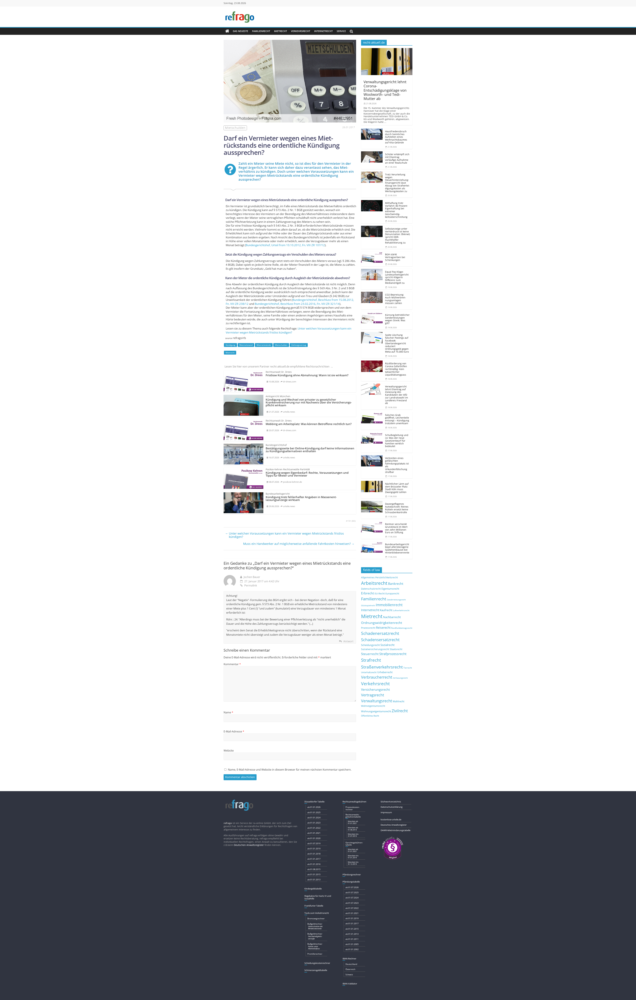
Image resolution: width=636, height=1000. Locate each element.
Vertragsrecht (372, 695)
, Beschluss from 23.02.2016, (297, 304)
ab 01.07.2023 (352, 903)
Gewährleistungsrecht (396, 600)
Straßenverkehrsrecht (382, 667)
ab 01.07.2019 (313, 843)
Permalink (250, 585)
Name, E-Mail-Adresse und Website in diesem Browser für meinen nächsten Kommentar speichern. (289, 769)
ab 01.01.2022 (313, 827)
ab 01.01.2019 (313, 848)
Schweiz (349, 974)
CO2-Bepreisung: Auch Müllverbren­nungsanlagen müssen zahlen (395, 298)
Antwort (348, 641)
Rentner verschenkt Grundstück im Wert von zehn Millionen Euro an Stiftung (396, 528)
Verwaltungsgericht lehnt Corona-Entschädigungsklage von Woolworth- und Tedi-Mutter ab (385, 90)
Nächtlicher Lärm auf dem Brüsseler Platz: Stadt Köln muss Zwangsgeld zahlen (397, 488)
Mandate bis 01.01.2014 (353, 856)
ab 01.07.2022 (352, 908)
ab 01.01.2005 (352, 944)
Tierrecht (407, 667)
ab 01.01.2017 (313, 858)
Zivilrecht (400, 710)
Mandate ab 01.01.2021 (353, 822)
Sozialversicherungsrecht (375, 649)
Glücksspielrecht (368, 605)
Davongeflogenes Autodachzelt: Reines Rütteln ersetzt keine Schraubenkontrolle (396, 508)
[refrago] (227, 31)
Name (228, 712)
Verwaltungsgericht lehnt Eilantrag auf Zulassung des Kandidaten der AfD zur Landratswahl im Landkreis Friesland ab (396, 395)
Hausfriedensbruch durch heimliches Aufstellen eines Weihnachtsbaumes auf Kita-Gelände (396, 137)
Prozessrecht (368, 627)
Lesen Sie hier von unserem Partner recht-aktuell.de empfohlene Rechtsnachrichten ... (279, 366)
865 (353, 521)
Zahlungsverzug (298, 345)
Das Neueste (240, 31)
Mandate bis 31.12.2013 (353, 863)
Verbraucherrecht (376, 677)
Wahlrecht (398, 701)
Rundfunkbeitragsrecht (401, 628)
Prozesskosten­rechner (352, 808)
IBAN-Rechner (349, 958)
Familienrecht (261, 31)
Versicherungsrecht (375, 689)
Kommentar (232, 664)
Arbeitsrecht (374, 583)
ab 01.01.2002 (352, 949)
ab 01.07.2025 (352, 892)
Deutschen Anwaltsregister (249, 845)
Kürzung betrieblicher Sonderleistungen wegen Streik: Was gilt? (397, 319)
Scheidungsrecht (370, 645)
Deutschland (351, 964)
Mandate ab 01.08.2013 (353, 828)
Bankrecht (395, 583)
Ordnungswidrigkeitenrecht (381, 623)
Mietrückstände (264, 345)
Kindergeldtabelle (313, 888)
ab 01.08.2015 (313, 869)
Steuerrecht (370, 654)
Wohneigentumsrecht (373, 705)
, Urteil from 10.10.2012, (285, 245)
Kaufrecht (386, 610)
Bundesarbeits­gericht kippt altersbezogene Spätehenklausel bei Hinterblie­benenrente (397, 548)
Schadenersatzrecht (380, 633)
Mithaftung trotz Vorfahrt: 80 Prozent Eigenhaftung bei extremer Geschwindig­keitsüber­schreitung (396, 209)
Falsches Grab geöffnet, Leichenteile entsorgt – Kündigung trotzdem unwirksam (397, 419)
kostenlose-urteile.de (391, 819)
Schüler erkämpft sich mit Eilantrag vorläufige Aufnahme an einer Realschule (397, 158)
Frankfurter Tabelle (313, 905)
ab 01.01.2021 (313, 833)
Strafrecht (371, 660)
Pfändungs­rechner (352, 874)
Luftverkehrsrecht (401, 610)
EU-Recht (380, 593)
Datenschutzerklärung (391, 806)
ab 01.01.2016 (313, 864)
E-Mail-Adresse (234, 731)
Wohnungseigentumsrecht (376, 711)
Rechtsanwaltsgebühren (354, 801)
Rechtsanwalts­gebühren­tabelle (353, 815)
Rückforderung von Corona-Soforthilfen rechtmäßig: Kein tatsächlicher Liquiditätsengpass (396, 369)
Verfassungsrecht (400, 678)
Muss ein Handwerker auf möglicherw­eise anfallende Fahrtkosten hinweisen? (298, 543)
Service (341, 31)
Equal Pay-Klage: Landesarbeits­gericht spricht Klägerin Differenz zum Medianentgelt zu (397, 277)
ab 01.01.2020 (313, 838)
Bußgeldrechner (315, 926)
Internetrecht (323, 31)
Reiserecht (383, 628)
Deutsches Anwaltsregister (394, 824)
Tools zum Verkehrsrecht (316, 912)
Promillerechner (314, 953)
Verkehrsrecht (300, 31)
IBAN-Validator (350, 983)
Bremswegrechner (316, 918)
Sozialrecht (387, 645)
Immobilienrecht (389, 604)
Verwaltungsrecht (376, 700)
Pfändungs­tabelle (351, 881)
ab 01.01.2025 (313, 812)
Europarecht (392, 593)
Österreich (350, 969)
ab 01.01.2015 (313, 874)
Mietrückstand (246, 345)
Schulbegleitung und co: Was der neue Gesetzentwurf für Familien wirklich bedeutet (396, 440)
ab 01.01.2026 (313, 807)
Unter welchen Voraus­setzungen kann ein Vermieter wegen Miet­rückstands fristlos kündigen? (288, 330)
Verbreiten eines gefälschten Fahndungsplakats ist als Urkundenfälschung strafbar (397, 465)
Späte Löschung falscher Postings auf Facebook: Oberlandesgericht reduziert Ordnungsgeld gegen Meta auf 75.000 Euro (397, 343)
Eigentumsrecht (390, 588)
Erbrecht (367, 593)
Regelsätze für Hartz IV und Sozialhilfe (317, 897)
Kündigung (230, 345)
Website (229, 750)
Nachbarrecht (392, 617)
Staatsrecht (396, 649)
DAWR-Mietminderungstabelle (395, 830)
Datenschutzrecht (371, 588)
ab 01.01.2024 (313, 817)
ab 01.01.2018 (313, 853)
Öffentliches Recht (370, 715)
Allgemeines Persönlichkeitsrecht (379, 577)
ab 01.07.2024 (352, 897)
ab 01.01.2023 (313, 822)
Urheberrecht (385, 672)
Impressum (386, 812)
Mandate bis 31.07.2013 (353, 835)
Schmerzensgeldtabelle (315, 970)
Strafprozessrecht (392, 653)
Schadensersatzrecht (380, 639)
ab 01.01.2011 (352, 939)
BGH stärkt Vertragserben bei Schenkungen (395, 257)
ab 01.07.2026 (352, 887)
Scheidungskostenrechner (317, 963)
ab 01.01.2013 (313, 879)
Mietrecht (280, 31)
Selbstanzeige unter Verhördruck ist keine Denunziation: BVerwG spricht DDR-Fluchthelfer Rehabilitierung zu (397, 235)
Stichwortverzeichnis (391, 801)
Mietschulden (281, 345)
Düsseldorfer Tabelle (314, 801)
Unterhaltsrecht (369, 672)
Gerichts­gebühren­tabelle (354, 843)
